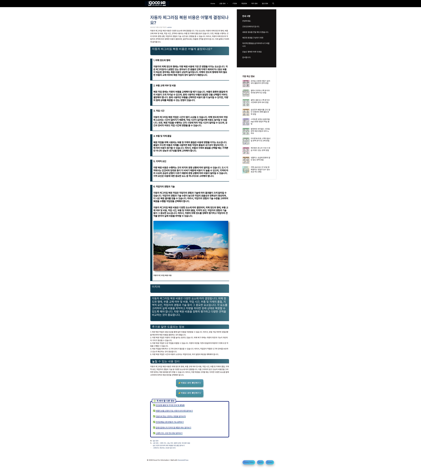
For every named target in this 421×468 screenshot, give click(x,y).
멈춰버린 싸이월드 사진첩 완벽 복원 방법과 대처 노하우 (260, 131)
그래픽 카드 (162, 443)
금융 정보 (222, 3)
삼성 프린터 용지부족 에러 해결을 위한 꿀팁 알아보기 (169, 445)
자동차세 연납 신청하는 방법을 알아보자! (171, 416)
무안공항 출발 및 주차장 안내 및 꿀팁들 (170, 405)
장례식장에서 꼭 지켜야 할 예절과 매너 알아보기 (173, 427)
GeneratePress (183, 460)
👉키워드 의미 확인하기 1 (189, 383)
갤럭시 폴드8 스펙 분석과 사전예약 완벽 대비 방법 (260, 101)
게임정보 (244, 3)
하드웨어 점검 (186, 443)
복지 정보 (254, 3)
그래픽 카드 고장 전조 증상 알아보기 (169, 433)
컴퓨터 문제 (177, 443)
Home (212, 3)
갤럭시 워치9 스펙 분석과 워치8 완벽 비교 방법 (260, 91)
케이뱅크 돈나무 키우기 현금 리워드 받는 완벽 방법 (260, 149)
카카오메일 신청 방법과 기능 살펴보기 (170, 422)
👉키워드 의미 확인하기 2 (189, 393)
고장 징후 (155, 443)
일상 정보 (265, 3)
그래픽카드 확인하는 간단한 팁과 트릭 (164, 448)
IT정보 (235, 3)
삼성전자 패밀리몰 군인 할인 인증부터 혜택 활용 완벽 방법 (260, 112)
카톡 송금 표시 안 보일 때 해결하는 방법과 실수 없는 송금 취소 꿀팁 (260, 169)
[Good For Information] (157, 3)
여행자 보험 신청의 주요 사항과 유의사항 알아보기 (174, 411)
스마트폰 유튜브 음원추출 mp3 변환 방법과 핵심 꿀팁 (260, 121)
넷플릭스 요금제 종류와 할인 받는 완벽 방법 (260, 159)
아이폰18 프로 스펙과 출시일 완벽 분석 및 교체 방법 (260, 139)
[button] (273, 3)
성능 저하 (170, 443)
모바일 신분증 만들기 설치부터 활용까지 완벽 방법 (260, 82)
